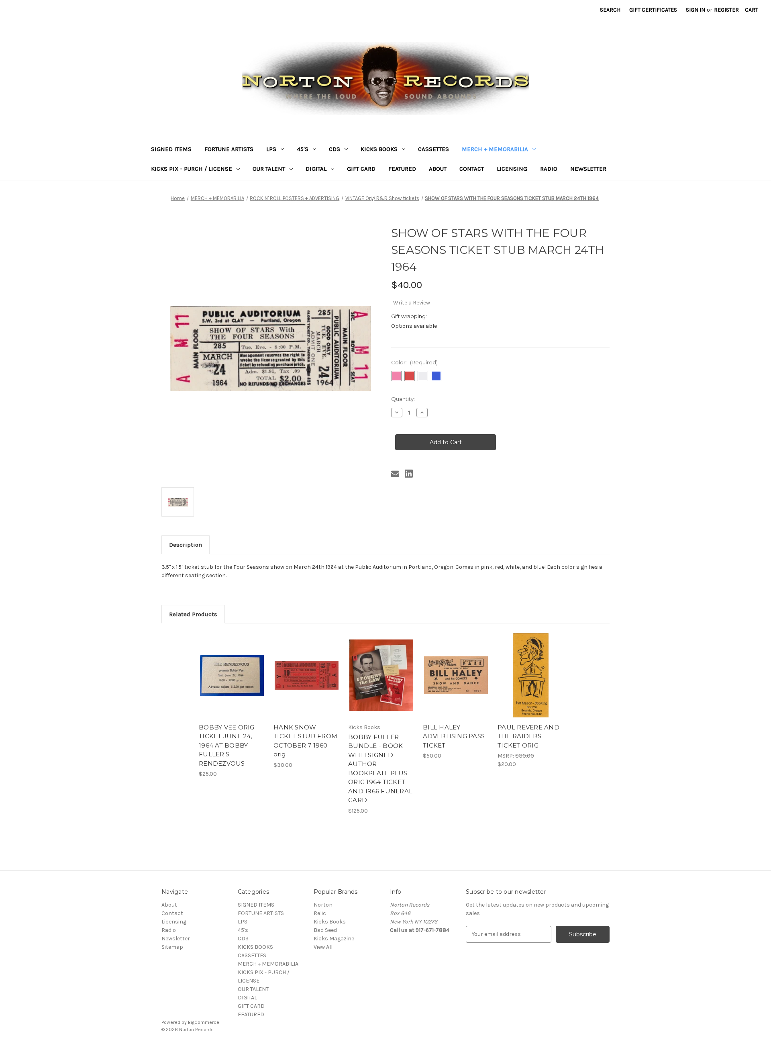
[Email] (395, 473)
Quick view (231, 668)
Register (726, 9)
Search (610, 9)
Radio (548, 168)
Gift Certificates (653, 9)
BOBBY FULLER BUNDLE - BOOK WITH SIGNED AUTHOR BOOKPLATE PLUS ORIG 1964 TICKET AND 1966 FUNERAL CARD (380, 768)
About (438, 168)
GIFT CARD (361, 168)
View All (323, 947)
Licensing (512, 168)
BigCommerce (203, 1022)
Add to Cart (232, 682)
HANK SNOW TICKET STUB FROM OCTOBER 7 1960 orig (305, 740)
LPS (271, 149)
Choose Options (531, 682)
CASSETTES (433, 149)
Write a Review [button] (411, 302)
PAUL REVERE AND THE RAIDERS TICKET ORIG (528, 736)
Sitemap (172, 947)
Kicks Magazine (334, 938)
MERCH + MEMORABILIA (495, 149)
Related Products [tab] (193, 614)
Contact (471, 168)
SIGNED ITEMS (171, 149)
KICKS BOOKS (379, 149)
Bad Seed (325, 930)
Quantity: (403, 399)
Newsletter (588, 168)
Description (185, 544)
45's (302, 149)
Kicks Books (330, 921)
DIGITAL (316, 168)
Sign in (695, 9)
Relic (320, 913)
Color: (414, 362)
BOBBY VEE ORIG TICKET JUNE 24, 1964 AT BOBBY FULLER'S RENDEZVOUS (227, 745)
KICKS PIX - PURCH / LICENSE (191, 168)
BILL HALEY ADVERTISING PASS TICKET (454, 736)
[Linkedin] (409, 473)
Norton (323, 904)
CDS (334, 149)
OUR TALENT (269, 168)
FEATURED (402, 168)
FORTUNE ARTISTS (228, 149)
